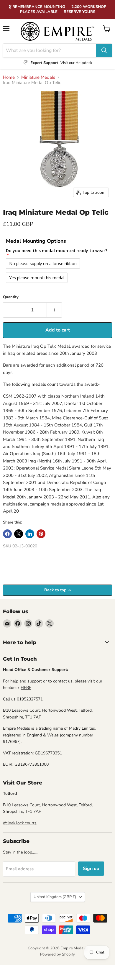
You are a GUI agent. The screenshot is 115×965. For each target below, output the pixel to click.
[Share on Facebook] (7, 533)
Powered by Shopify (57, 954)
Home (9, 77)
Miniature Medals (38, 77)
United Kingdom (55, 897)
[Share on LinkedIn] (29, 533)
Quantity (11, 297)
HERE (26, 687)
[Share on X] (18, 533)
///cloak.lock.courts (20, 823)
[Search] (104, 50)
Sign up (91, 868)
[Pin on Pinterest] (41, 533)
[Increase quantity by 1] (54, 310)
